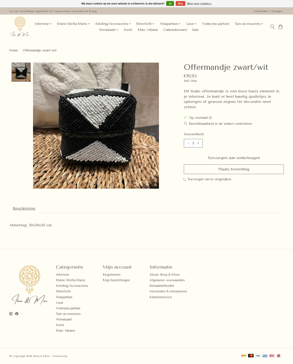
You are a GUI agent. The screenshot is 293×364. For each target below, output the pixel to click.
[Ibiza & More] (20, 27)
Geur (59, 303)
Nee (180, 3)
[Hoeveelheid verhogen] (198, 143)
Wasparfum (64, 297)
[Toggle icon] (272, 27)
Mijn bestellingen (116, 280)
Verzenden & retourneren (168, 291)
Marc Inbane (148, 30)
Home (13, 50)
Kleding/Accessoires (72, 286)
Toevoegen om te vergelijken (209, 179)
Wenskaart (64, 319)
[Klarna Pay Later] (271, 356)
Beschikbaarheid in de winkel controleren (220, 124)
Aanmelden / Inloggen (268, 11)
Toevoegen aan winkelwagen (233, 158)
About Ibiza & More (165, 275)
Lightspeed (75, 356)
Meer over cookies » (199, 3)
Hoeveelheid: (194, 134)
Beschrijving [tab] (24, 208)
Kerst (128, 30)
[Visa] (258, 356)
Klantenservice (161, 297)
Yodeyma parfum (215, 24)
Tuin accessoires (68, 314)
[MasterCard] (251, 356)
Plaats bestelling (233, 169)
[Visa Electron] (265, 356)
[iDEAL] (243, 356)
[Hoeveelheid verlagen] (189, 143)
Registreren (111, 275)
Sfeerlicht (63, 291)
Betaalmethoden (162, 286)
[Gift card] (278, 356)
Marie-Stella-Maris (70, 280)
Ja (170, 3)
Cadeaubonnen (175, 30)
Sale (195, 30)
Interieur (62, 275)
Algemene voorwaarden (167, 280)
